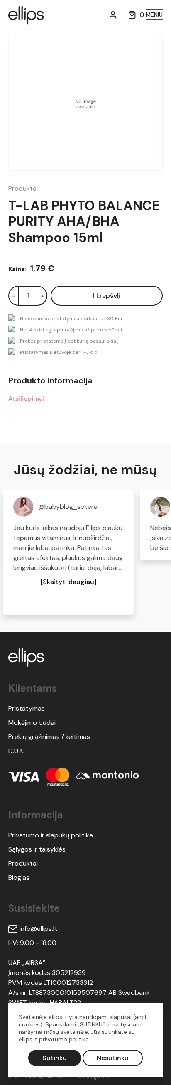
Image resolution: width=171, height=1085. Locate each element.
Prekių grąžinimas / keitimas (49, 736)
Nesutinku (113, 1057)
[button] (69, 582)
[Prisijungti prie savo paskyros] (113, 15)
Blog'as (18, 877)
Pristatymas (26, 708)
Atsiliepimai (26, 398)
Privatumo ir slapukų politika (50, 835)
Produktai (23, 188)
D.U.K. (16, 750)
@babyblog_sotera (68, 506)
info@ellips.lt (38, 928)
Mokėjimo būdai (32, 722)
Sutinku (54, 1057)
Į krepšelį (106, 295)
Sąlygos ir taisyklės (37, 849)
